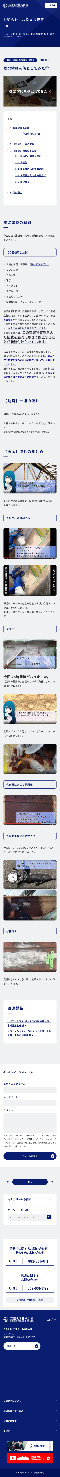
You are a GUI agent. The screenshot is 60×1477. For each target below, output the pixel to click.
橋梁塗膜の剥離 (19, 128)
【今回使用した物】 (28, 133)
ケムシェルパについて (9, 1182)
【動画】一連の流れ (22, 144)
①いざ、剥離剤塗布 (28, 156)
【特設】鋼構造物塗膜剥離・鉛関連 (42, 34)
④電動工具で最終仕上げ (30, 175)
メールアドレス (12, 1097)
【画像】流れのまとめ (23, 150)
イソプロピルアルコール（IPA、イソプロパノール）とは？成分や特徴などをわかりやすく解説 (50, 1181)
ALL (30, 1182)
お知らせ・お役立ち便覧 (19, 34)
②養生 (21, 162)
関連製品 (16, 192)
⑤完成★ (22, 182)
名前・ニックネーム (14, 1083)
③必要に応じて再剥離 (29, 169)
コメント (8, 1110)
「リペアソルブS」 (39, 264)
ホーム (5, 34)
